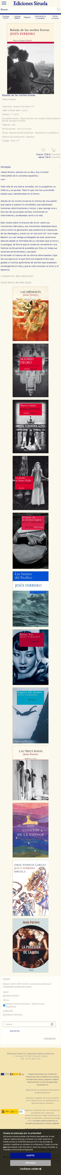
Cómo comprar (55, 17)
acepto (30, 1156)
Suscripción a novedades (40, 17)
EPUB (5, 121)
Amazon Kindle (17, 121)
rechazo (30, 1163)
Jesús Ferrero (9, 99)
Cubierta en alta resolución (17, 276)
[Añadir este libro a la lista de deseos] (43, 150)
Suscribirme (14, 1031)
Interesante (50, 1038)
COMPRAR (55, 154)
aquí (5, 1147)
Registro (27, 17)
